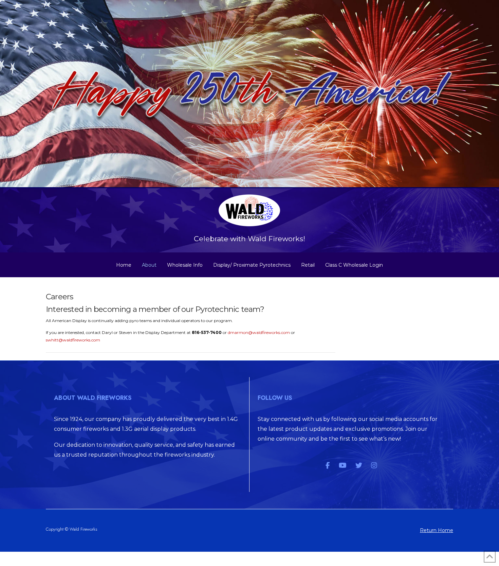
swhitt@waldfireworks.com (73, 339)
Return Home (436, 530)
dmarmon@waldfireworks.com (259, 332)
